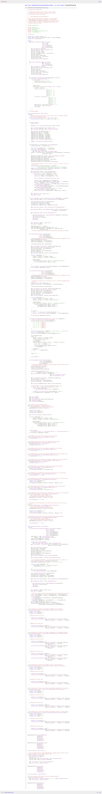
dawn (26, 5)
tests (58, 5)
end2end (62, 5)
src (55, 5)
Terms (12, 792)
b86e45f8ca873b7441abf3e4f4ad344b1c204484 (42, 5)
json (100, 792)
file (47, 7)
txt (97, 792)
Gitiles (6, 792)
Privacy (9, 792)
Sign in (100, 1)
